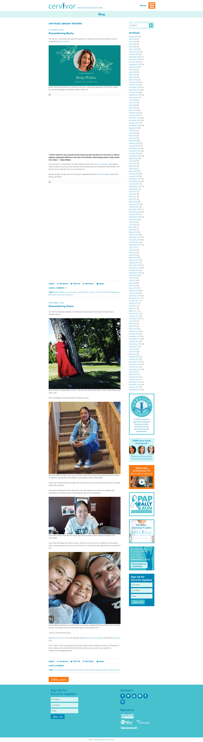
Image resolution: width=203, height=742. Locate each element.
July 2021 (132, 192)
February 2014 (134, 377)
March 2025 (133, 80)
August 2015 (133, 347)
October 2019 (134, 242)
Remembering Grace (61, 306)
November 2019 (135, 240)
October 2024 (134, 92)
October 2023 (134, 123)
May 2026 (132, 44)
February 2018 (134, 291)
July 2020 (132, 222)
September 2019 (135, 245)
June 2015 (133, 352)
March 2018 (133, 288)
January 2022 (134, 176)
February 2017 (134, 314)
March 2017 (133, 311)
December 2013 (135, 382)
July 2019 (132, 247)
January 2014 (134, 380)
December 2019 (135, 237)
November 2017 (135, 298)
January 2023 (134, 146)
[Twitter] (128, 695)
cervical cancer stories (86, 292)
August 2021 (133, 189)
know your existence (65, 295)
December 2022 (135, 148)
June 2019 (133, 250)
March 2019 (133, 258)
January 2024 (134, 115)
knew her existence (101, 164)
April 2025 (132, 77)
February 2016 (134, 331)
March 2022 (133, 171)
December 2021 (135, 179)
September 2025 (135, 65)
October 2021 (134, 184)
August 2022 (133, 159)
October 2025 (134, 62)
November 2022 (135, 151)
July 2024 (132, 100)
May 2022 (132, 166)
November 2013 (135, 385)
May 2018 (132, 283)
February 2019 (134, 260)
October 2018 (134, 270)
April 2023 (132, 138)
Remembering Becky (61, 33)
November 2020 (135, 212)
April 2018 (132, 286)
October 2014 (134, 367)
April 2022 (132, 169)
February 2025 (134, 82)
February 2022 (134, 174)
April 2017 (132, 308)
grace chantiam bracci (111, 670)
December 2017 (135, 296)
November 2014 (135, 364)
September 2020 (135, 217)
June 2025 (133, 72)
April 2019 (132, 255)
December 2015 (135, 336)
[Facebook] (122, 695)
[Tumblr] (145, 695)
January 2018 (134, 293)
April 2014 (132, 372)
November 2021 (135, 181)
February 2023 (134, 143)
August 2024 (133, 98)
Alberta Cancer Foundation (93, 638)
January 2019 (134, 263)
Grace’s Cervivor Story (61, 638)
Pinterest (89, 284)
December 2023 (135, 118)
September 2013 (135, 390)
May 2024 (132, 105)
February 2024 (134, 113)
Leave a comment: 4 (57, 288)
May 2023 (132, 136)
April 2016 (132, 326)
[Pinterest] (139, 695)
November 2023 (135, 120)
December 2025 (135, 57)
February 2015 (134, 357)
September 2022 (135, 156)
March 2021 (133, 202)
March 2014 (133, 374)
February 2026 (134, 52)
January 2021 (134, 207)
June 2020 (133, 225)
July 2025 (132, 70)
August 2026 (133, 37)
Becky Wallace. (64, 41)
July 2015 (132, 349)
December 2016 (135, 319)
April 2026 (132, 47)
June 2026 (133, 42)
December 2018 (135, 265)
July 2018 (132, 278)
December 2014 (135, 362)
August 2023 (133, 128)
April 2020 (132, 230)
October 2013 (134, 387)
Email (101, 284)
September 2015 (135, 344)
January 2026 (134, 54)
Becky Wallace (59, 292)
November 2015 (135, 339)
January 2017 (134, 316)
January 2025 (134, 85)
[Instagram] (122, 701)
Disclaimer (111, 740)
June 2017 (133, 306)
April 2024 (132, 108)
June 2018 (133, 280)
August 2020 (133, 220)
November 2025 (135, 59)
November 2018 (135, 268)
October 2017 (134, 301)
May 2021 (132, 197)
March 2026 (133, 49)
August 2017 (133, 303)
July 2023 (132, 131)
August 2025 (133, 67)
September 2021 (135, 186)
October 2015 (134, 341)
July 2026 (132, 39)
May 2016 (132, 324)
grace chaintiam (96, 670)
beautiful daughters (103, 174)
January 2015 (134, 359)
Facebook (63, 284)
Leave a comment (56, 666)
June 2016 (133, 321)
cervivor (98, 292)
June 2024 (133, 103)
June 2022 (133, 164)
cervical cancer (71, 292)
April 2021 (132, 199)
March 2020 (133, 232)
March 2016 (133, 329)
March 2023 (133, 141)
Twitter (76, 284)
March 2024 (133, 110)
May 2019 (132, 253)
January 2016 (134, 334)
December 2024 (135, 87)
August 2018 (133, 275)
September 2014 (135, 369)
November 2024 (135, 90)
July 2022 (132, 161)
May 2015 (132, 354)
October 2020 (134, 214)
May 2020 (132, 227)
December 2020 (135, 209)
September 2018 (135, 273)
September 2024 (135, 95)
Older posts (59, 679)
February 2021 (134, 204)
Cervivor (63, 5)
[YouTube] (134, 695)
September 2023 (135, 125)
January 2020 (134, 235)
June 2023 (133, 133)
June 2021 (133, 194)
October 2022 (134, 153)
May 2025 (132, 75)
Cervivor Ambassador (110, 292)
